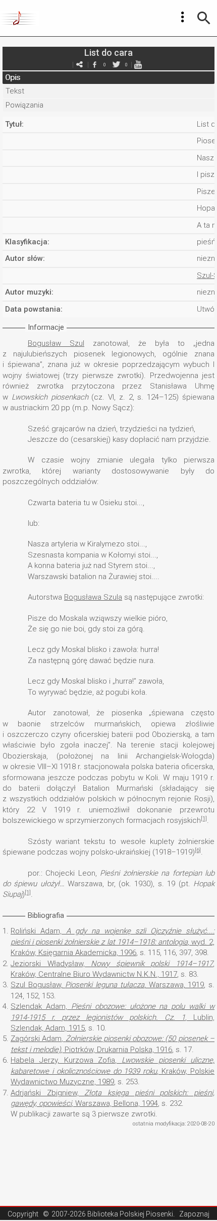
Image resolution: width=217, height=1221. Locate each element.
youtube (138, 64)
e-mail (79, 64)
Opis (12, 77)
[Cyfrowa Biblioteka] (19, 18)
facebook (94, 64)
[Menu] (183, 17)
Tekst (15, 91)
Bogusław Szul (56, 343)
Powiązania (24, 105)
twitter (116, 64)
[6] (198, 850)
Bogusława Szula (93, 597)
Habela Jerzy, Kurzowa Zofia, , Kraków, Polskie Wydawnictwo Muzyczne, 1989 (112, 1071)
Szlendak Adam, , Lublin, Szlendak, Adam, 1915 (112, 1017)
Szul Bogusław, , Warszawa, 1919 (107, 984)
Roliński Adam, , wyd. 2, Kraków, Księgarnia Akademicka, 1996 (112, 941)
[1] (204, 818)
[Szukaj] (204, 18)
